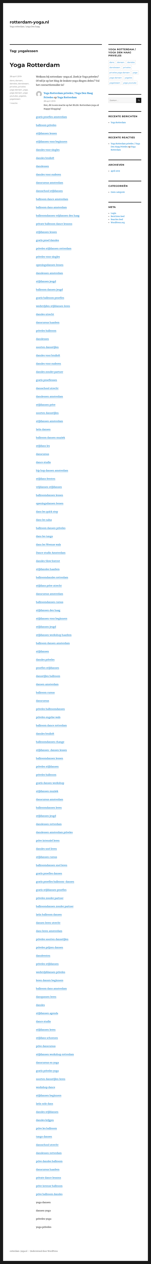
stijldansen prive (45, 404)
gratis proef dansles (47, 240)
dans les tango (44, 536)
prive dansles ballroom (49, 1161)
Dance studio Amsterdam (50, 552)
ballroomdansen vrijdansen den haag (57, 215)
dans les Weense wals (48, 544)
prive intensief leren (48, 840)
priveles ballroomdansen (50, 708)
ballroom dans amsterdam (51, 207)
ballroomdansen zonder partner (54, 906)
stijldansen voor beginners (51, 141)
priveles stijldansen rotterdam (53, 248)
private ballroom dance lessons (54, 223)
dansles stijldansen (47, 1111)
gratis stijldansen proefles (51, 889)
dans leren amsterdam (49, 930)
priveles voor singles (48, 256)
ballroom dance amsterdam (52, 199)
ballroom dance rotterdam (51, 725)
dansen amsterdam (47, 684)
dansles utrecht (45, 314)
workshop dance (45, 1087)
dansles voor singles (48, 149)
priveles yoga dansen (119, 72)
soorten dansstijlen (47, 347)
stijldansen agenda (47, 1013)
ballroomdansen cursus (49, 602)
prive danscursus (46, 1046)
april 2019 (115, 171)
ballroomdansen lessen (49, 495)
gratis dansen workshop (50, 782)
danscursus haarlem (47, 322)
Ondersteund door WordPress (44, 1251)
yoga (25, 90)
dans (12, 80)
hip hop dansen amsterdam (52, 470)
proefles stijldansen (47, 667)
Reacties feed (117, 219)
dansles (40, 1005)
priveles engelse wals (48, 717)
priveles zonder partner (49, 898)
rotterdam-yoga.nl (29, 22)
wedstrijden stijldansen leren (53, 306)
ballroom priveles (46, 125)
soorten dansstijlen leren (50, 1079)
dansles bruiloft (45, 158)
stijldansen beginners (48, 1095)
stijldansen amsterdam (49, 421)
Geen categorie (118, 192)
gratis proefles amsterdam (51, 116)
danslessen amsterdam (49, 273)
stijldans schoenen (47, 1037)
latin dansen (43, 429)
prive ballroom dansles (49, 1194)
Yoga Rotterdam (35, 64)
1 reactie (14, 103)
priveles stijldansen (47, 766)
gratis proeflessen (46, 380)
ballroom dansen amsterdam (53, 643)
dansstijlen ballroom (48, 676)
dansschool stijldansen (49, 190)
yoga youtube (129, 83)
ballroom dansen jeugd (49, 289)
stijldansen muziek (47, 791)
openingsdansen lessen (49, 264)
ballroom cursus (45, 692)
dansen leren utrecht (48, 922)
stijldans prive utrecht (49, 585)
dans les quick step (47, 511)
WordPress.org (118, 222)
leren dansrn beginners (49, 980)
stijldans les (43, 445)
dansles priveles (45, 659)
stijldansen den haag (48, 610)
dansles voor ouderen (48, 174)
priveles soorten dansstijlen (52, 939)
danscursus (42, 454)
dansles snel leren (46, 848)
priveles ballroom (46, 330)
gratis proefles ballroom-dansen (55, 881)
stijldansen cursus (46, 856)
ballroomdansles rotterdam (52, 577)
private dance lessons (48, 1177)
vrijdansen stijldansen (49, 486)
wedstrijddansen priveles (50, 972)
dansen (19, 80)
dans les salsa (44, 519)
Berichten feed (117, 216)
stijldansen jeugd (46, 281)
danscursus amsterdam (49, 182)
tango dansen (44, 1136)
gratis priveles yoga (47, 1070)
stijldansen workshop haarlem (54, 634)
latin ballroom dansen (49, 914)
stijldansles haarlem (48, 569)
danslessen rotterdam (49, 824)
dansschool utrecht (47, 388)
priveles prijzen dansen (49, 947)
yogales (22, 96)
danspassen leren (46, 996)
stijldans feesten (45, 478)
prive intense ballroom (49, 1185)
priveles (13, 86)
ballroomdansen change (50, 741)
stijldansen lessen (46, 133)
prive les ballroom (46, 1128)
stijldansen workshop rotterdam (55, 1054)
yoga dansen (16, 93)
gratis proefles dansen (49, 873)
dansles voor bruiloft (48, 355)
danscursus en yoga (47, 1062)
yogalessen (15, 99)
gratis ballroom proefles (50, 297)
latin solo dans (44, 1103)
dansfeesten (43, 955)
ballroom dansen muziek (50, 437)
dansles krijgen (45, 1120)
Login (113, 213)
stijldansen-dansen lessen (51, 750)
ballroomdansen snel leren (51, 865)
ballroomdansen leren (49, 807)
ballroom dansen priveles (50, 528)
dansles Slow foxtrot (48, 560)
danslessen (42, 166)
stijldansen (42, 651)
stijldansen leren (46, 1029)
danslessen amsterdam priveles (54, 832)
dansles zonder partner (49, 371)
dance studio (43, 462)
